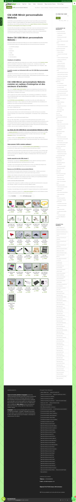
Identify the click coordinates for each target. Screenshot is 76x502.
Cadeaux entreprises (60, 50)
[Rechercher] (14, 7)
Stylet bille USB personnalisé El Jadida (60, 307)
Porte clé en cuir (60, 177)
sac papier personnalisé (62, 85)
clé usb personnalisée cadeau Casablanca (60, 274)
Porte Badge (59, 107)
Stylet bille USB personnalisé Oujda (60, 340)
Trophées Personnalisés (61, 153)
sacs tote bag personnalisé (62, 91)
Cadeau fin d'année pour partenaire (61, 245)
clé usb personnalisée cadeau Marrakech (60, 277)
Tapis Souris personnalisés (62, 46)
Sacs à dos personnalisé (62, 89)
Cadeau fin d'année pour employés (61, 238)
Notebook (58, 171)
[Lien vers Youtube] (6, 1)
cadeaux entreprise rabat (61, 252)
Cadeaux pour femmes (61, 78)
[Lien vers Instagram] (8, 1)
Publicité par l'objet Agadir (62, 76)
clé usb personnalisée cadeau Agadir (60, 270)
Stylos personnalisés (60, 184)
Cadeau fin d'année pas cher (62, 231)
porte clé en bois (60, 175)
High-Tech (59, 135)
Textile (58, 196)
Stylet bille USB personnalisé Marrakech (61, 322)
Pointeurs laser (60, 140)
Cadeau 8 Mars (60, 52)
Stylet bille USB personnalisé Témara (60, 362)
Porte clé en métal (60, 179)
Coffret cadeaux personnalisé (62, 95)
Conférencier (59, 35)
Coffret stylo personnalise (62, 186)
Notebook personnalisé (61, 37)
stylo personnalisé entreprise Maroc (60, 373)
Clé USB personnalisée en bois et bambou (61, 285)
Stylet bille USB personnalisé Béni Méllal (61, 296)
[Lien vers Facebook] (10, 1)
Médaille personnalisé (61, 151)
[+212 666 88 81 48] (3, 499)
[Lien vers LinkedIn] (12, 1)
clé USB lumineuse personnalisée (60, 266)
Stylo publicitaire (59, 378)
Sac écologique (60, 83)
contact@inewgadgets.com (49, 481)
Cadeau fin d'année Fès (61, 229)
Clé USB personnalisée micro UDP (61, 288)
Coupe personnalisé (61, 149)
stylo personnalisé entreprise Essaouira (60, 369)
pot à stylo (59, 39)
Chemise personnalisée (61, 205)
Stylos (58, 183)
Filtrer (58, 18)
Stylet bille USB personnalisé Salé (60, 351)
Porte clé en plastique (61, 181)
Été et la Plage (59, 115)
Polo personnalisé (60, 209)
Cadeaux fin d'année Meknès (60, 255)
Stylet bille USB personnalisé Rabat (60, 344)
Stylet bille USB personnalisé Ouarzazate (61, 336)
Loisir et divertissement (61, 144)
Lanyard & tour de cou (61, 105)
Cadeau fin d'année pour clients (61, 234)
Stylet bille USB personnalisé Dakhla (60, 303)
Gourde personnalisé (61, 166)
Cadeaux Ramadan (61, 63)
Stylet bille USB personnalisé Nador (60, 333)
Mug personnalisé (60, 168)
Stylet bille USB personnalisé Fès (59, 311)
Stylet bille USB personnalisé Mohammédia (61, 329)
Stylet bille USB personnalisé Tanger (60, 358)
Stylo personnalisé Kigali (61, 376)
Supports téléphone (61, 44)
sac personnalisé (60, 87)
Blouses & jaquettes (61, 198)
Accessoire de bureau (61, 31)
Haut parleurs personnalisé (62, 138)
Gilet (58, 207)
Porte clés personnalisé (61, 173)
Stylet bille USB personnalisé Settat (60, 355)
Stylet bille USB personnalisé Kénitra (60, 314)
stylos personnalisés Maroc (62, 192)
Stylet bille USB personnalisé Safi (59, 347)
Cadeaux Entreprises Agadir (62, 57)
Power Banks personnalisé (62, 142)
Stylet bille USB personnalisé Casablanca (61, 300)
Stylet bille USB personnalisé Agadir (60, 292)
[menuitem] (10, 4)
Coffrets (58, 96)
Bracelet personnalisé (61, 48)
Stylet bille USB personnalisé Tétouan (60, 366)
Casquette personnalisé (61, 203)
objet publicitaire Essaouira (62, 72)
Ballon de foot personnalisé (62, 124)
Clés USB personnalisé (61, 136)
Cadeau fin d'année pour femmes (61, 242)
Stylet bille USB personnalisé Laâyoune (61, 318)
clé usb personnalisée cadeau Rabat (60, 281)
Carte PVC (59, 103)
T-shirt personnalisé (61, 214)
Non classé (59, 170)
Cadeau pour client (60, 250)
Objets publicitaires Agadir (62, 74)
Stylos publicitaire (60, 194)
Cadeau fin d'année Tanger (61, 248)
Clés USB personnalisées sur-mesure (61, 259)
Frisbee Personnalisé (61, 126)
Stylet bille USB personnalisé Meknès (60, 325)
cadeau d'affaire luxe (60, 227)
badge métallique (60, 102)
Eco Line (58, 113)
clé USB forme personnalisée (59, 263)
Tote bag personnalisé (61, 93)
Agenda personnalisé (61, 33)
